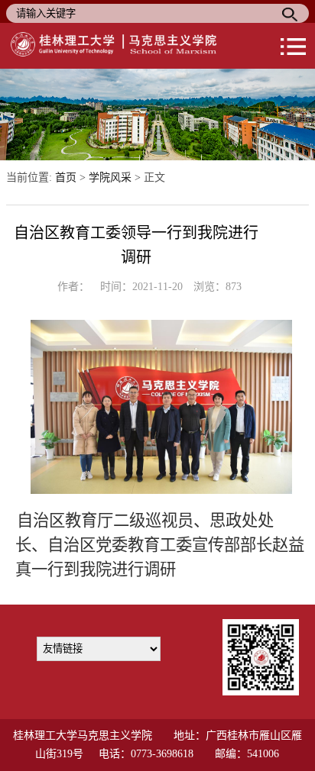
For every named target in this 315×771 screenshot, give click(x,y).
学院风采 (110, 177)
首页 (65, 177)
